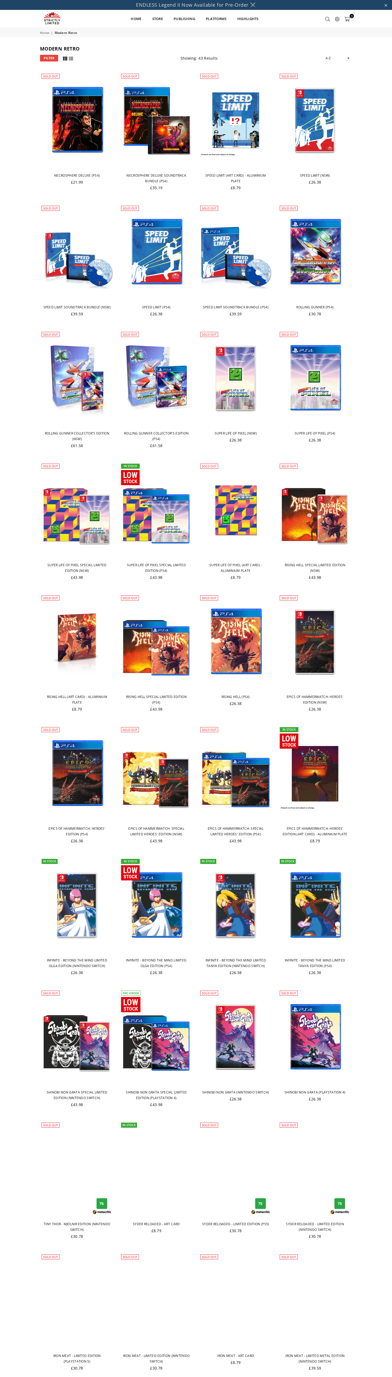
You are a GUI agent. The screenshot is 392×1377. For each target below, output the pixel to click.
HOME (136, 18)
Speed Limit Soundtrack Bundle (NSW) (77, 307)
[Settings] (337, 19)
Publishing (184, 18)
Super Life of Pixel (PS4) (315, 433)
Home (44, 33)
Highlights (248, 18)
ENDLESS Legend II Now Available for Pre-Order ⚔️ (196, 5)
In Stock (130, 466)
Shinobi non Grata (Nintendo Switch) (235, 1092)
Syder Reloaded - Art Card (156, 1224)
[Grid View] (65, 57)
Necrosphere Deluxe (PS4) (77, 175)
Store (157, 18)
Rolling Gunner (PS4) (315, 307)
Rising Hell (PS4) (236, 697)
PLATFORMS (216, 18)
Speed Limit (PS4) (156, 307)
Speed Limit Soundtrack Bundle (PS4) (236, 307)
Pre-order (131, 993)
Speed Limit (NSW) (315, 175)
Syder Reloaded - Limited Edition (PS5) (235, 1224)
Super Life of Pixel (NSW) (236, 433)
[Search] (328, 19)
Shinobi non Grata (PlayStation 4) (315, 1092)
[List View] (71, 57)
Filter (49, 58)
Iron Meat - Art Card (235, 1355)
